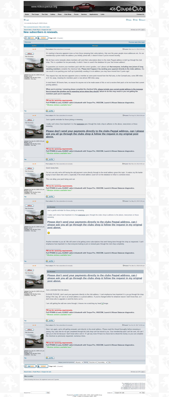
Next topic (142, 42)
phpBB (76, 395)
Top (25, 111)
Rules (130, 20)
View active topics (44, 27)
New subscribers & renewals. (41, 32)
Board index (28, 29)
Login (27, 20)
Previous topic (133, 42)
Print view (28, 42)
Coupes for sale (46, 29)
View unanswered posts (31, 27)
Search (143, 20)
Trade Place (36, 29)
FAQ (136, 20)
